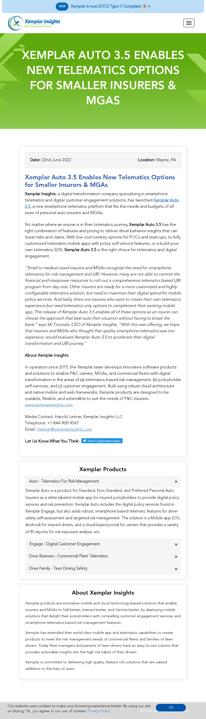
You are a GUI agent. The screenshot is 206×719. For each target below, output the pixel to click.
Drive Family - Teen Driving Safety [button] (58, 569)
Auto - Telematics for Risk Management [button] (64, 482)
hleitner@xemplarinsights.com (64, 429)
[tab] (103, 482)
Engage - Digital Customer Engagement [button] (64, 544)
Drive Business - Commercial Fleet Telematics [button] (68, 556)
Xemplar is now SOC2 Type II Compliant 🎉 (103, 7)
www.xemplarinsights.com (48, 405)
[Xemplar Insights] (43, 23)
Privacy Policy (99, 711)
